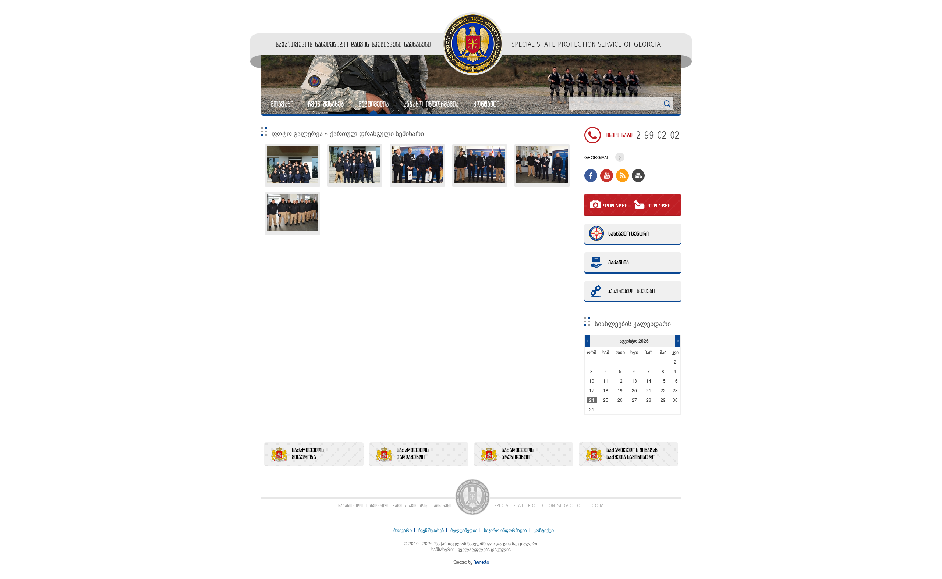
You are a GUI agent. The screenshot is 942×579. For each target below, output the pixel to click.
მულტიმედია (373, 104)
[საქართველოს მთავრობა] (314, 454)
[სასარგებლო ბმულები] (632, 291)
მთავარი (281, 104)
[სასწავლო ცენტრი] (632, 234)
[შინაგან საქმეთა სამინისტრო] (628, 454)
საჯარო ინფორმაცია (430, 104)
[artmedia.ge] (471, 563)
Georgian (596, 157)
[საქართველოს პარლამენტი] (418, 454)
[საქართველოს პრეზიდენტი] (523, 454)
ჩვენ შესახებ (326, 104)
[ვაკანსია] (632, 263)
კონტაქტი (486, 104)
